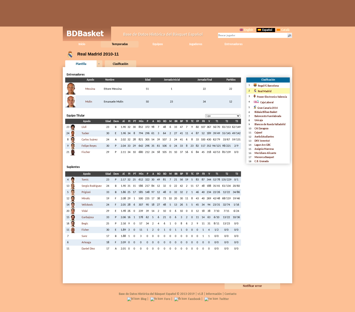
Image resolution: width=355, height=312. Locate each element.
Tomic (85, 179)
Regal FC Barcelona (268, 86)
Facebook (194, 299)
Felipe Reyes (89, 146)
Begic (85, 223)
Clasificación (120, 64)
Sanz (84, 236)
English (248, 30)
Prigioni (86, 192)
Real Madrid (264, 91)
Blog (143, 299)
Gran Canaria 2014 (267, 108)
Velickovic (87, 204)
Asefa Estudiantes (264, 137)
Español (267, 30)
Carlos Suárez (90, 139)
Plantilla (81, 64)
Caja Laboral (267, 102)
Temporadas (120, 44)
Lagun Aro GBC (263, 145)
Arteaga (86, 242)
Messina (90, 89)
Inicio (81, 44)
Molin (88, 101)
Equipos (158, 44)
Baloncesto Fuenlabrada (268, 116)
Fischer (86, 152)
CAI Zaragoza (261, 128)
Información (214, 294)
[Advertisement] (177, 13)
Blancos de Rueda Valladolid (270, 124)
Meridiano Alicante (265, 153)
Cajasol (258, 133)
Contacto (230, 294)
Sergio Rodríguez (92, 186)
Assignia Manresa (264, 149)
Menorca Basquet (264, 157)
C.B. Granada (262, 161)
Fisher (85, 230)
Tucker (85, 133)
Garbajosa (88, 217)
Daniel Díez (88, 248)
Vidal (85, 211)
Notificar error (252, 286)
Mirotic (86, 198)
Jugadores (195, 44)
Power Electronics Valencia (272, 97)
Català (285, 30)
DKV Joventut (262, 141)
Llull (84, 127)
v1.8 (200, 294)
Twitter (224, 299)
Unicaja (259, 120)
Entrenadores (233, 44)
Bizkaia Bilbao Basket (266, 112)
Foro (167, 299)
